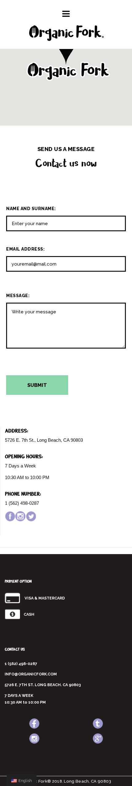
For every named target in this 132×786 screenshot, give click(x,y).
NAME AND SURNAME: (31, 208)
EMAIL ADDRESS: (25, 249)
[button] (66, 60)
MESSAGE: (17, 295)
